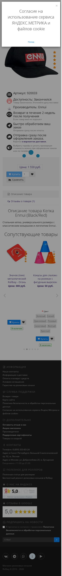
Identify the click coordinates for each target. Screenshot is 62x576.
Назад (31, 41)
